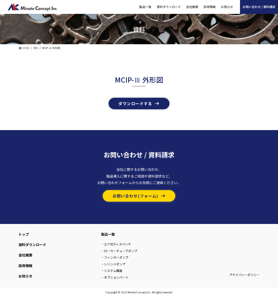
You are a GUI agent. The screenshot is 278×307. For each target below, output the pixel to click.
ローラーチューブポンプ (120, 251)
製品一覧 (108, 234)
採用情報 (25, 265)
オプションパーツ (116, 277)
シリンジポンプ (114, 264)
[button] (139, 103)
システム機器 (113, 270)
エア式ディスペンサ (117, 244)
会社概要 (25, 255)
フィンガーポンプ (116, 257)
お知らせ (25, 276)
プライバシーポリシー (244, 275)
